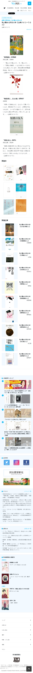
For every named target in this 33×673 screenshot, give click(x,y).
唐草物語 (7, 57)
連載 (3, 644)
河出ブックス (23, 10)
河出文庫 (17, 8)
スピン (29, 10)
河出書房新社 (10, 8)
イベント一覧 (27, 491)
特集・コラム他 (5, 639)
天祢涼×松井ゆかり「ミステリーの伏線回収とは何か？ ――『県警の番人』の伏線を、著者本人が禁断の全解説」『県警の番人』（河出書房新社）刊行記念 (17, 495)
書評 (3, 635)
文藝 (18, 10)
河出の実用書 (23, 8)
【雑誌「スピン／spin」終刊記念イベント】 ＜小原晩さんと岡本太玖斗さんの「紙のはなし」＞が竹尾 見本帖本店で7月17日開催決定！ (17, 515)
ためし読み (4, 630)
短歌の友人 (7, 140)
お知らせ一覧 (27, 528)
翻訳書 (29, 8)
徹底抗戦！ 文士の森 (10, 98)
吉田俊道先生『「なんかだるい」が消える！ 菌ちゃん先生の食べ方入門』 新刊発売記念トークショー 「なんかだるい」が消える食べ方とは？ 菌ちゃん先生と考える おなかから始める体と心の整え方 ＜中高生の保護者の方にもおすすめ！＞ (17, 503)
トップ (3, 620)
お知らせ (4, 625)
